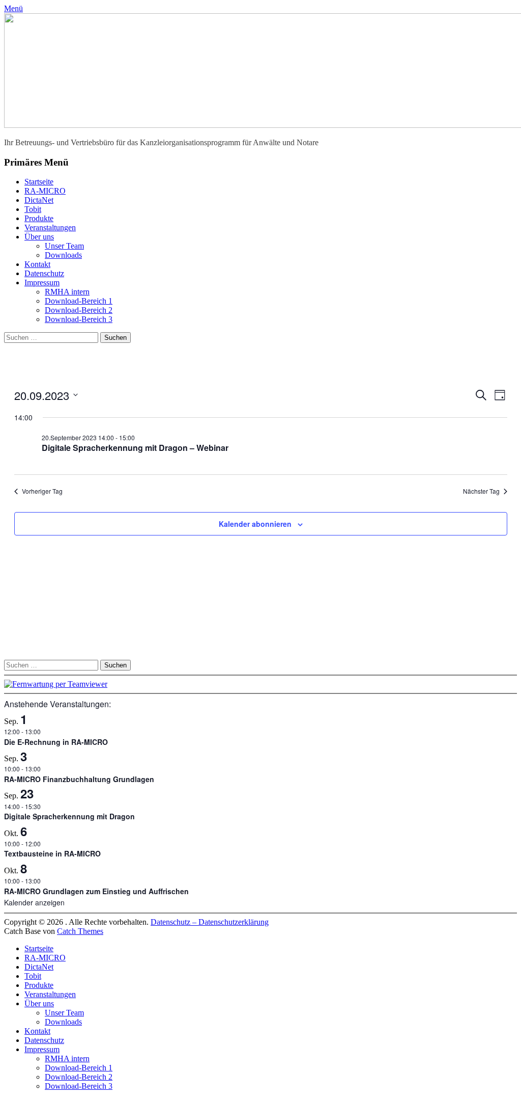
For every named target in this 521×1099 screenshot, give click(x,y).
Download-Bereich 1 (78, 301)
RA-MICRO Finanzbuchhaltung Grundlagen (79, 779)
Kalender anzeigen (34, 902)
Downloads (63, 255)
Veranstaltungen (50, 227)
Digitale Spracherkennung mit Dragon (69, 816)
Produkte (38, 218)
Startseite (38, 181)
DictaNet (38, 200)
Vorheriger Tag (42, 491)
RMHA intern (67, 291)
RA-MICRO (45, 190)
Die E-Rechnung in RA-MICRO (56, 742)
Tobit (32, 209)
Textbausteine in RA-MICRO (52, 853)
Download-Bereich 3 (78, 319)
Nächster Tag (481, 491)
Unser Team (64, 246)
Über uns (39, 236)
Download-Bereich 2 (78, 310)
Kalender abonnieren (255, 524)
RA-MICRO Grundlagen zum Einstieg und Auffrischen (96, 891)
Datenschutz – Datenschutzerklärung (210, 922)
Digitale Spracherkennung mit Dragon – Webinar (135, 447)
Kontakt (37, 264)
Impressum (42, 282)
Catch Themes (80, 931)
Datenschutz (44, 273)
